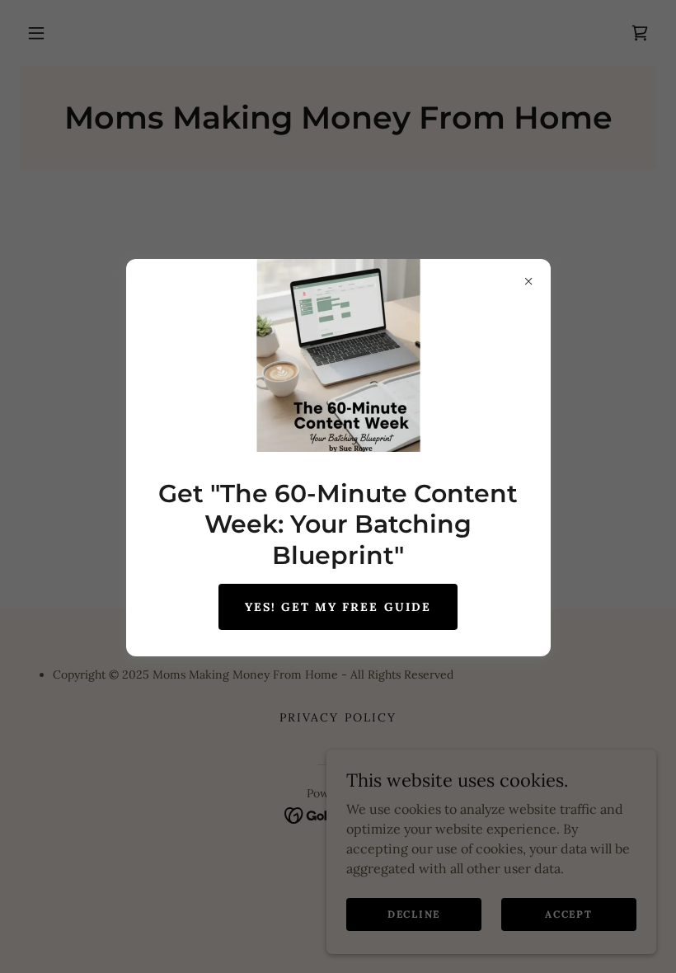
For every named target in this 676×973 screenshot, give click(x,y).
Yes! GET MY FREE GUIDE (337, 606)
